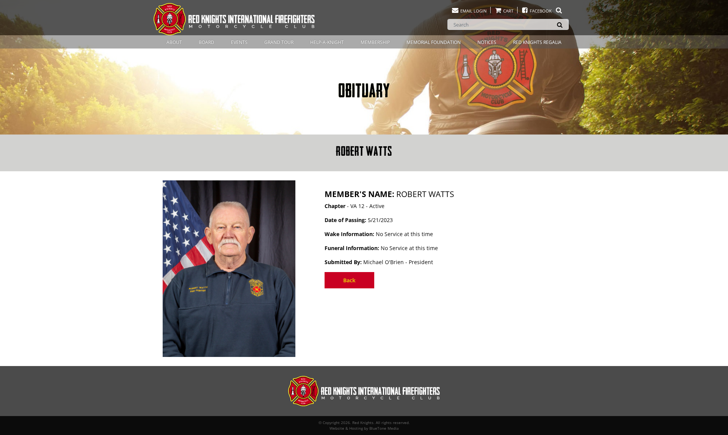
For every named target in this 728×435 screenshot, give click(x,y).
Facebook (541, 11)
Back (349, 280)
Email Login (472, 11)
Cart (507, 11)
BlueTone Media (384, 428)
